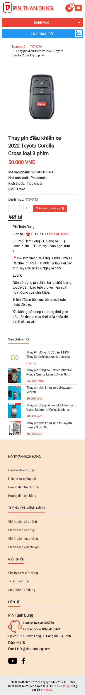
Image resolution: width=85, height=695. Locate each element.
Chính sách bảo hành (22, 521)
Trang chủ (18, 46)
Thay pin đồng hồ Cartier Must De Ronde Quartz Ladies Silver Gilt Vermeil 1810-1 (49, 372)
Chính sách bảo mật (22, 530)
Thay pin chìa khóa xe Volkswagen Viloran (49, 390)
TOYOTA (36, 46)
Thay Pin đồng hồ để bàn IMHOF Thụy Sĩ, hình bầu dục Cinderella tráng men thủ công (48, 355)
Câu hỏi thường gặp (21, 470)
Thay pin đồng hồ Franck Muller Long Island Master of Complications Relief (51, 408)
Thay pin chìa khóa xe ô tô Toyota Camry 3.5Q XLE (49, 425)
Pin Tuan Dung (33, 8)
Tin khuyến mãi (18, 581)
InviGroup (46, 689)
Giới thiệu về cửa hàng (23, 573)
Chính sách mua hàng (23, 538)
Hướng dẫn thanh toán (23, 487)
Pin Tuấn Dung (61, 686)
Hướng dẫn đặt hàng (22, 495)
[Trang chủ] (7, 8)
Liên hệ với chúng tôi (22, 478)
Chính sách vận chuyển (23, 547)
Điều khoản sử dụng (21, 590)
